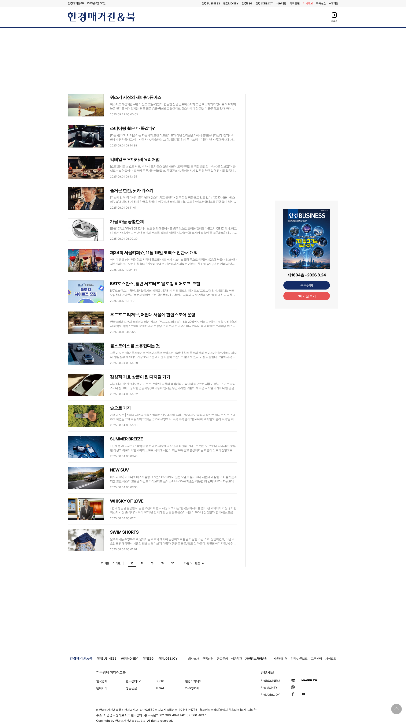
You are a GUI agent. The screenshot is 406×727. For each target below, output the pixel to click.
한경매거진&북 (76, 3)
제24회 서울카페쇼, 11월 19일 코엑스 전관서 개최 (154, 252)
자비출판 (294, 3)
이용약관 (236, 658)
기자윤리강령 (279, 658)
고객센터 (316, 658)
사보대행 (281, 3)
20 (172, 563)
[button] (333, 17)
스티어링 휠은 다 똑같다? (132, 128)
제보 (308, 3)
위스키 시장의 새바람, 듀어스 (135, 97)
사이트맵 (330, 658)
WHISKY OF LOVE (126, 501)
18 (152, 563)
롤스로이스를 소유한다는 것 (135, 345)
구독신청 (321, 3)
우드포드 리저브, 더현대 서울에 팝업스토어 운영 (152, 314)
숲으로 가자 (120, 407)
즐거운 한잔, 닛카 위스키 (131, 190)
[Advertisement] (203, 60)
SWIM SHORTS (124, 532)
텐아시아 (101, 688)
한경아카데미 (193, 681)
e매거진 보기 (307, 296)
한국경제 (101, 681)
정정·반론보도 (299, 658)
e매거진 (333, 3)
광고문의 (222, 658)
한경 (211, 3)
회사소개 (193, 658)
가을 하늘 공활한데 (127, 221)
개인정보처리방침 (256, 658)
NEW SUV (119, 470)
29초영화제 (192, 688)
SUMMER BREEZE (126, 438)
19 (162, 563)
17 (142, 563)
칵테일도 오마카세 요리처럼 (135, 159)
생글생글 (131, 688)
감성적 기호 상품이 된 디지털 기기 (140, 376)
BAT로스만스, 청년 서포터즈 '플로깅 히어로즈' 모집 (155, 283)
